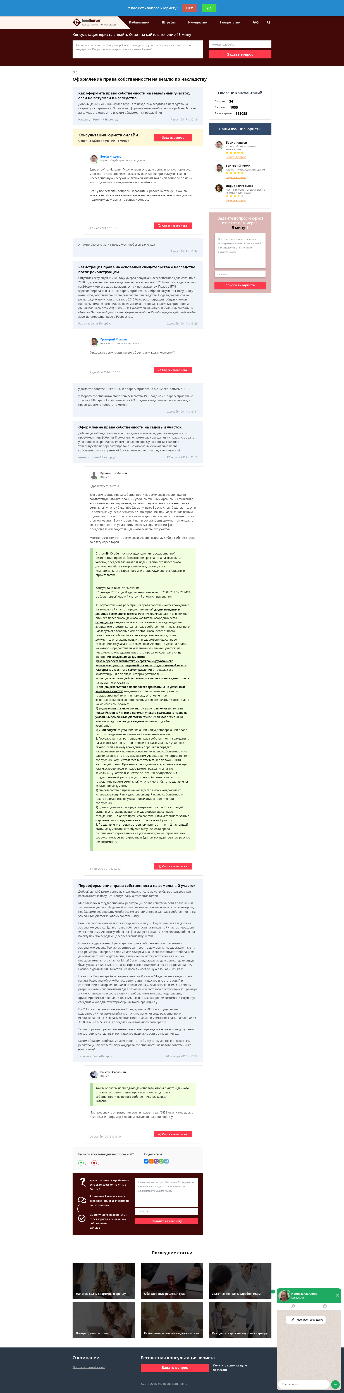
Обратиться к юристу (167, 1221)
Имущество (197, 22)
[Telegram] (166, 1161)
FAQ (255, 22)
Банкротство (229, 22)
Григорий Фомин (113, 339)
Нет (189, 8)
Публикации (139, 22)
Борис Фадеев (110, 156)
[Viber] (156, 1161)
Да (209, 8)
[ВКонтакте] (146, 1161)
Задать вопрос (240, 54)
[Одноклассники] (151, 1161)
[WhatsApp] (161, 1161)
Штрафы (169, 22)
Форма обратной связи (89, 1367)
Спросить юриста (174, 225)
